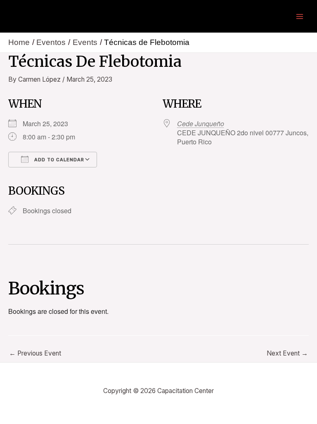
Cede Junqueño (200, 123)
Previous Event (35, 353)
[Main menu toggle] (300, 16)
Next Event (287, 353)
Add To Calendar (58, 160)
